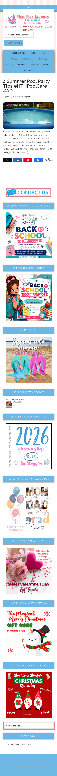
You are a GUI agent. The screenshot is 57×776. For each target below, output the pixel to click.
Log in (39, 766)
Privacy (17, 744)
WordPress (30, 766)
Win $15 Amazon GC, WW (15, 400)
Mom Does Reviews (28, 18)
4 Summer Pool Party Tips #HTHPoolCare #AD (26, 85)
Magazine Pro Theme (32, 763)
